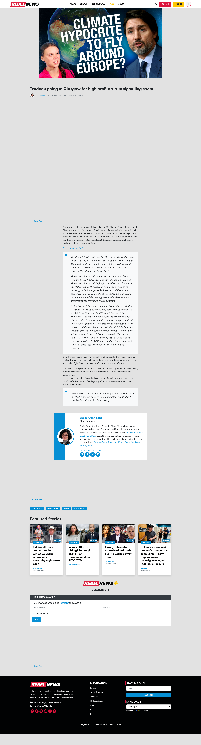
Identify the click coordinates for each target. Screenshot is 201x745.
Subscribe (94, 696)
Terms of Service (96, 692)
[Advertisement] (100, 203)
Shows (83, 4)
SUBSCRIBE (64, 603)
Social (92, 709)
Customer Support (97, 701)
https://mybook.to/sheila (91, 450)
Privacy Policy (95, 687)
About (121, 4)
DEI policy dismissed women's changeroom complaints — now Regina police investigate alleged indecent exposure (154, 555)
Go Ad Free (37, 221)
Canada (66, 508)
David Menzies (37, 568)
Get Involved (98, 4)
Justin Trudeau (37, 508)
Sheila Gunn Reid (41, 95)
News (73, 4)
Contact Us (94, 705)
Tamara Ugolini (74, 565)
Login (92, 714)
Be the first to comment (74, 95)
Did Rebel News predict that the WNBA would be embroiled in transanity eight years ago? (46, 555)
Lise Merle (144, 568)
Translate (144, 710)
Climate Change (52, 508)
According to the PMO (73, 248)
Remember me (42, 613)
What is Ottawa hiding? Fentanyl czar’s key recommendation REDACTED (79, 553)
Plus (111, 4)
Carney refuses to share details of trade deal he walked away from (118, 552)
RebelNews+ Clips (110, 561)
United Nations (79, 508)
